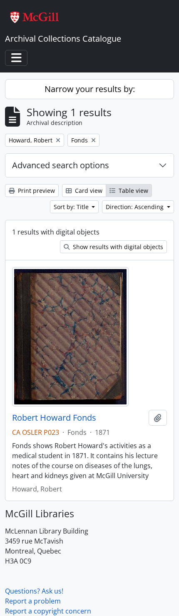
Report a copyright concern (48, 611)
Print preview (35, 191)
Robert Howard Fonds (54, 418)
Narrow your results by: (90, 89)
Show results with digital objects (117, 247)
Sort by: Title (72, 207)
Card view (87, 191)
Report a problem (33, 601)
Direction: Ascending (135, 207)
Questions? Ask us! (34, 591)
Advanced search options (60, 165)
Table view (132, 191)
